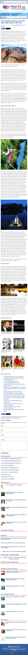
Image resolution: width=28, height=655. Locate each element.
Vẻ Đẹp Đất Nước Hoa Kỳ (17, 25)
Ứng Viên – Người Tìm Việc (10, 554)
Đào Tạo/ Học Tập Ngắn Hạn (8, 478)
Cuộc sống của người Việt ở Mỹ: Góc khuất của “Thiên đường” (13, 547)
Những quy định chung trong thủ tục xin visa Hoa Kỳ (16, 630)
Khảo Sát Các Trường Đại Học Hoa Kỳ (10, 469)
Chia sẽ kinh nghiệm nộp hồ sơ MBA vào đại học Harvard (16, 515)
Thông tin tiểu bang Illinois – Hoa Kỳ (15, 586)
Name (2, 425)
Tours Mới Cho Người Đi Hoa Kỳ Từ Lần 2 (11, 460)
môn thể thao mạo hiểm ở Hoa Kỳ (19, 416)
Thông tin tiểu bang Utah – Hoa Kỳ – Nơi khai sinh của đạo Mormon (16, 572)
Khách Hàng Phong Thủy (10, 562)
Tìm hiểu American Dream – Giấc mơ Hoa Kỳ (13, 376)
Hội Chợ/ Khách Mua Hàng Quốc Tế (10, 467)
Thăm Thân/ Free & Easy (7, 476)
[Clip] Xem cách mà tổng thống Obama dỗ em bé (16, 508)
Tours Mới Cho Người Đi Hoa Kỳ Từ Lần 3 (11, 463)
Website (2, 435)
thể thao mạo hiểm (20, 98)
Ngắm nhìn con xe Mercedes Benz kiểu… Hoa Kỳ (14, 387)
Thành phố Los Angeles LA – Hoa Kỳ (15, 596)
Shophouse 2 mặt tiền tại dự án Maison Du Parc (14, 394)
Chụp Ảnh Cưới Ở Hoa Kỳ (8, 465)
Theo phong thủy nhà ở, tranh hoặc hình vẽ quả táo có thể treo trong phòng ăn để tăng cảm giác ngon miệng (14, 397)
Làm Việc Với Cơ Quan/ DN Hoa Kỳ (10, 472)
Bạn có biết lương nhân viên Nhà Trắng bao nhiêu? (16, 500)
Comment (3, 439)
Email (2, 430)
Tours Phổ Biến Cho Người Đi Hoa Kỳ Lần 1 (12, 458)
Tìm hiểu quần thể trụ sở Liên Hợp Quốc (12, 391)
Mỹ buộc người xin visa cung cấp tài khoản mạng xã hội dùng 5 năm (13, 538)
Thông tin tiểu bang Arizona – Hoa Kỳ (12, 382)
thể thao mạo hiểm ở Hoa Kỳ (14, 417)
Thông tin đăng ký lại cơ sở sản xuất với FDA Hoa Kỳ (16, 522)
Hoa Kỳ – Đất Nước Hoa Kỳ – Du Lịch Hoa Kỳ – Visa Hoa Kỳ (15, 649)
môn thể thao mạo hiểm (7, 416)
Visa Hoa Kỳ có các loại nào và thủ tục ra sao (16, 623)
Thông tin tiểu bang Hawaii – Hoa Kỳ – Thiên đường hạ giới (15, 579)
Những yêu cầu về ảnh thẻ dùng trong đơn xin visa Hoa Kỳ (15, 637)
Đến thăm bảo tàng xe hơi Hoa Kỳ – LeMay (13, 393)
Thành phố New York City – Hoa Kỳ (15, 611)
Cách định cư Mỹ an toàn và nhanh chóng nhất (13, 542)
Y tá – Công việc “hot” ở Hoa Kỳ (14, 485)
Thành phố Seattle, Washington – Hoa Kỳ (16, 604)
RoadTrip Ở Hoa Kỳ (6, 474)
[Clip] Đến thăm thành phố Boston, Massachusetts (15, 493)
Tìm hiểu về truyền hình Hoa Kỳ (11, 381)
